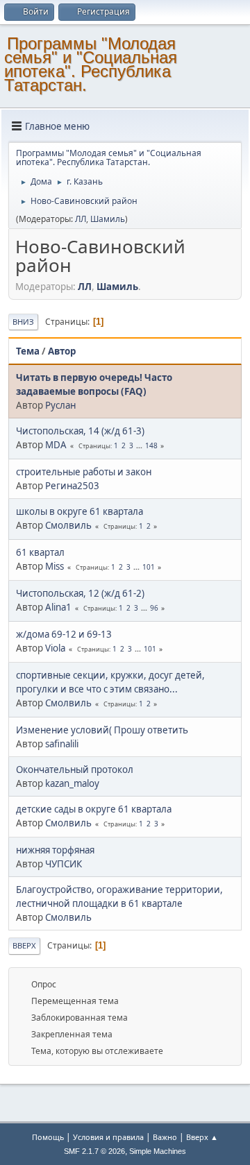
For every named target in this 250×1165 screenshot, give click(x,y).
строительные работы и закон (83, 472)
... (140, 445)
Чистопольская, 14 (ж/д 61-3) (80, 431)
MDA (56, 445)
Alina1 (58, 607)
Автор (62, 351)
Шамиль (107, 219)
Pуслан (60, 405)
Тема (28, 351)
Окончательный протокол (74, 769)
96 (154, 608)
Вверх (24, 945)
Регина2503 (72, 485)
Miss (54, 566)
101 (148, 567)
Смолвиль (68, 525)
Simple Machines (157, 1151)
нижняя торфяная (55, 850)
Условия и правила (108, 1137)
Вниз (23, 321)
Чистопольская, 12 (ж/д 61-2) (80, 593)
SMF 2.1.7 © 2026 (94, 1151)
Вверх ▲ (202, 1137)
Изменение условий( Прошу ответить (102, 730)
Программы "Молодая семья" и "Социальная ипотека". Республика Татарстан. (90, 64)
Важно (165, 1137)
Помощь (48, 1137)
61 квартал (40, 552)
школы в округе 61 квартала (79, 511)
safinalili (61, 744)
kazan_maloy (72, 783)
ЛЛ (80, 219)
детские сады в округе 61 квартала (94, 809)
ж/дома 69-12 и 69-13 (64, 634)
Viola (55, 648)
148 (151, 445)
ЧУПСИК (63, 864)
